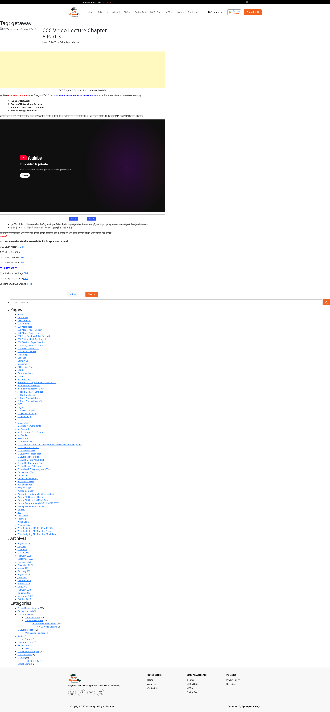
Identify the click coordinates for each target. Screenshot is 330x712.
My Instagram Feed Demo (30, 432)
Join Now (110, 2)
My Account (23, 429)
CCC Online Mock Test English (32, 339)
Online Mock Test (26, 472)
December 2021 (25, 565)
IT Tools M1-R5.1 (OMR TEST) (31, 391)
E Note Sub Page (26, 367)
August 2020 (24, 574)
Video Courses (25, 521)
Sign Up (21, 509)
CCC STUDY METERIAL (28, 348)
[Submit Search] (326, 302)
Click (22, 246)
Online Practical (25, 611)
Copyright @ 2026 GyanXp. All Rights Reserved (92, 706)
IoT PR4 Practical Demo (29, 385)
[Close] (247, 2)
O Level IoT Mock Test (28, 447)
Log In (21, 407)
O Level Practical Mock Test (31, 459)
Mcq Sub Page (24, 416)
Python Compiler (26, 490)
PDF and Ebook (25, 484)
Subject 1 (22, 636)
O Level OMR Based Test (29, 453)
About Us (22, 314)
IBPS (27, 648)
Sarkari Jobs (23, 645)
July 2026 (22, 546)
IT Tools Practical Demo (29, 398)
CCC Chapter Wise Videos (44, 623)
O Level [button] (101, 12)
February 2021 (24, 571)
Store (91, 12)
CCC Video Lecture (48, 626)
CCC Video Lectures (27, 351)
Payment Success (26, 481)
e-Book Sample (25, 663)
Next (90, 294)
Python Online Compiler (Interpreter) (36, 494)
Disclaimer (23, 364)
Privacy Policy (24, 487)
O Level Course (25, 441)
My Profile (22, 435)
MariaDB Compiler (26, 410)
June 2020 (22, 577)
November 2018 (25, 596)
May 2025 (22, 549)
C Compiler (23, 317)
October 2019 (24, 580)
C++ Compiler (24, 320)
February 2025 (24, 555)
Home (20, 376)
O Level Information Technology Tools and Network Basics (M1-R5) (50, 444)
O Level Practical (26, 629)
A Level (116, 12)
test (19, 512)
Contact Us (23, 360)
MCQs (169, 12)
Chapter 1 (29, 639)
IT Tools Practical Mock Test (31, 401)
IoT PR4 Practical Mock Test (31, 388)
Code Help (23, 354)
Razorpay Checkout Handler (31, 506)
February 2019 (24, 589)
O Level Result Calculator (30, 466)
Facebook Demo (25, 373)
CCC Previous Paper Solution (31, 342)
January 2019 (24, 593)
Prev (74, 294)
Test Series (193, 12)
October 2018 (24, 599)
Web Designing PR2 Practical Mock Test (37, 534)
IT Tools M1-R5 (32, 660)
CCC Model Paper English (30, 329)
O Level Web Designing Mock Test (34, 469)
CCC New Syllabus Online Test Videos (35, 336)
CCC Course (23, 323)
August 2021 (24, 568)
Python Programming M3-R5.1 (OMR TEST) (39, 503)
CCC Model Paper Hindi (29, 333)
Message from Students (29, 425)
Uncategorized (25, 642)
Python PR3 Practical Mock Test (33, 500)
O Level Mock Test (26, 450)
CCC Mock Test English (28, 651)
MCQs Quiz (156, 12)
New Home (23, 438)
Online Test (140, 12)
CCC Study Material (34, 620)
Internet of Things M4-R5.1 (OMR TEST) (37, 382)
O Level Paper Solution (29, 456)
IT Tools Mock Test (26, 394)
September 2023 (26, 558)
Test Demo (23, 515)
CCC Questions (25, 654)
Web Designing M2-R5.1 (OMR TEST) (35, 528)
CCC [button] (126, 12)
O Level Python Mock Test (30, 463)
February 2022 (24, 562)
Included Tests (25, 379)
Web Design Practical (35, 632)
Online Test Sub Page (28, 478)
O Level (21, 657)
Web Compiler (24, 525)
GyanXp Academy (251, 706)
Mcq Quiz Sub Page (27, 413)
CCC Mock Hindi (32, 617)
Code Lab (22, 357)
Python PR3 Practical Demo (31, 497)
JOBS (20, 404)
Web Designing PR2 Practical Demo (35, 531)
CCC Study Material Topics (30, 345)
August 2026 (24, 543)
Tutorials (22, 518)
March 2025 (23, 552)
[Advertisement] (77, 69)
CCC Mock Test (25, 326)
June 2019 (22, 586)
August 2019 (24, 583)
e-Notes (180, 12)
